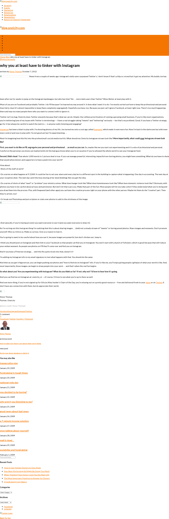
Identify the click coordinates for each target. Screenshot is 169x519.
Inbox (148, 282)
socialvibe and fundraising (13, 450)
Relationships (10, 15)
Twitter (159, 282)
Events (7, 8)
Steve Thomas (15, 71)
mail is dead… (7, 440)
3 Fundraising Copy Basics (15, 482)
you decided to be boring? (13, 392)
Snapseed (98, 129)
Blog (8, 57)
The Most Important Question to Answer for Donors (27, 478)
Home (2, 57)
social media (9, 59)
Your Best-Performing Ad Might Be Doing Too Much (27, 471)
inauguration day (9, 363)
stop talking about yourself (14, 430)
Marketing (8, 10)
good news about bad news (14, 411)
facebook (4, 311)
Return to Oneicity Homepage (17, 19)
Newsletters (9, 17)
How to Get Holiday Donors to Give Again (22, 468)
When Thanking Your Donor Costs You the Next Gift (26, 475)
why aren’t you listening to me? (16, 401)
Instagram (4, 129)
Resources (8, 12)
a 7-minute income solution (14, 421)
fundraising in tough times (14, 373)
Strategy (7, 5)
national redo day (9, 382)
